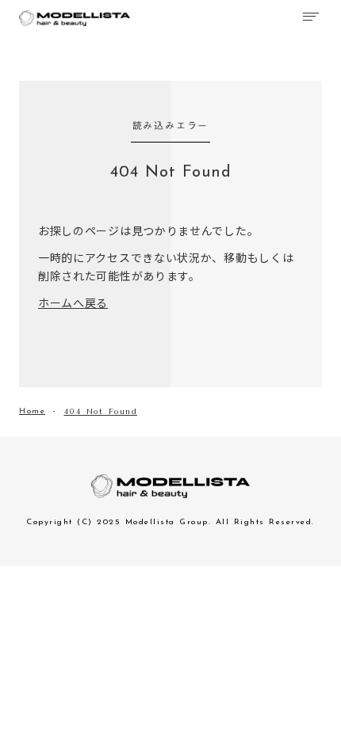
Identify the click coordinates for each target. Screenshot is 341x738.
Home (32, 411)
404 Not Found (101, 412)
